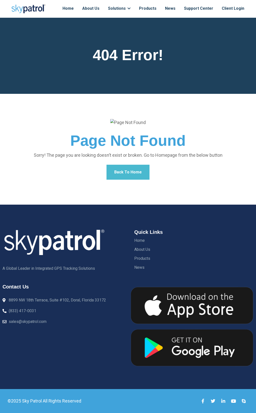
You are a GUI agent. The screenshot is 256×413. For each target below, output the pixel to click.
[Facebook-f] (202, 401)
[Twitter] (213, 401)
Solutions (117, 8)
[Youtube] (233, 401)
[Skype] (243, 401)
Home (68, 8)
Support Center (198, 8)
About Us (91, 8)
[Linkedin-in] (223, 401)
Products (147, 8)
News (170, 8)
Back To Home (128, 172)
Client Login (233, 8)
